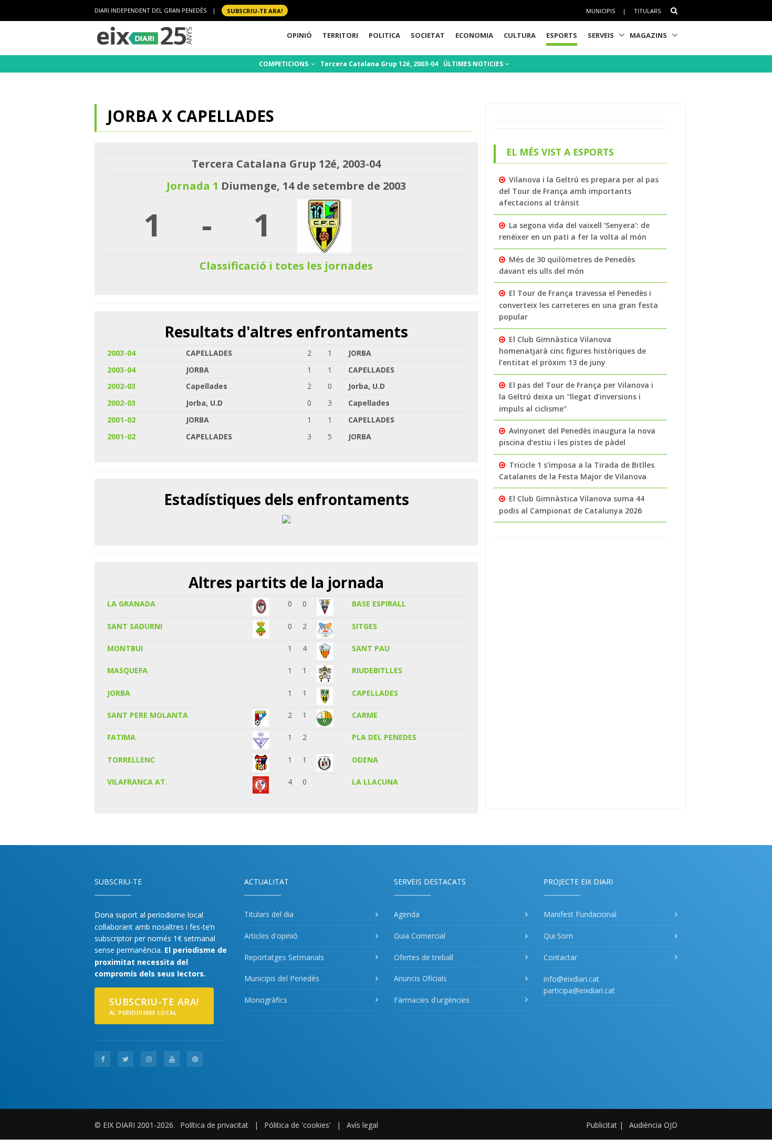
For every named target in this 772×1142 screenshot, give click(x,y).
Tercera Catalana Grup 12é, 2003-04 (379, 63)
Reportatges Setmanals (284, 957)
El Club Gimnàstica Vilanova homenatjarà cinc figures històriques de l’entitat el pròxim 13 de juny (572, 351)
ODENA (365, 760)
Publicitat (601, 1125)
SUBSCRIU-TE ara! (255, 10)
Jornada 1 (192, 186)
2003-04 (121, 353)
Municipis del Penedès (281, 978)
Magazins (648, 35)
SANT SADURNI (134, 626)
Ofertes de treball (423, 957)
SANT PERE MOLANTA (147, 715)
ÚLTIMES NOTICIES (474, 63)
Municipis (600, 11)
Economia (474, 35)
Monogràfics (265, 1000)
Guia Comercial (419, 936)
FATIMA (121, 737)
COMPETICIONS (284, 63)
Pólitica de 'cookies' (297, 1125)
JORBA (118, 693)
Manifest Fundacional (580, 914)
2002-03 (121, 386)
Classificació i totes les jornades (286, 266)
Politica (384, 35)
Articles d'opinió (271, 936)
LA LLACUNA (375, 782)
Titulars (647, 11)
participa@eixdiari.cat (579, 990)
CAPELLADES (375, 693)
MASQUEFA (127, 670)
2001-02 (121, 420)
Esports (561, 35)
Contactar (560, 957)
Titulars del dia (269, 914)
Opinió (299, 35)
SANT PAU (371, 648)
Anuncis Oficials (420, 978)
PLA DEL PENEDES (384, 737)
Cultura (520, 35)
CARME (365, 715)
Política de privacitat (214, 1125)
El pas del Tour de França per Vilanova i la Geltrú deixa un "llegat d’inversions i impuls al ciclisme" (576, 397)
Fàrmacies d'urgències (432, 1000)
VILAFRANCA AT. (137, 782)
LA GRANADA (131, 604)
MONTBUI (125, 648)
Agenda (407, 914)
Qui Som (558, 936)
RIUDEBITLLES (377, 670)
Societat (428, 35)
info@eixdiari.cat (571, 979)
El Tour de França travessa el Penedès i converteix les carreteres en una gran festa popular (578, 305)
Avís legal (362, 1125)
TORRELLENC (131, 760)
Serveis (601, 35)
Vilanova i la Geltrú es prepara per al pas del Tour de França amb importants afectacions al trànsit (579, 191)
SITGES (364, 626)
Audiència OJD (653, 1125)
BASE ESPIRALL (379, 604)
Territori (340, 35)
